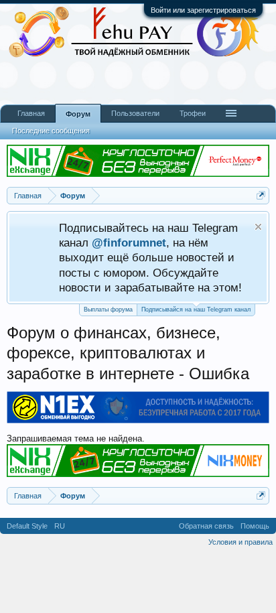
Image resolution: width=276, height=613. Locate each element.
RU (59, 526)
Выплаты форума (108, 309)
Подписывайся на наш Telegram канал (196, 309)
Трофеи (193, 113)
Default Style (27, 526)
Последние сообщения (51, 131)
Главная (31, 113)
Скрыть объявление (258, 227)
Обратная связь (206, 526)
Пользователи (135, 113)
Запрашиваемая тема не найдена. (76, 438)
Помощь (254, 526)
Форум (78, 114)
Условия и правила (240, 542)
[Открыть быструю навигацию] (261, 195)
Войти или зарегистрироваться (203, 10)
